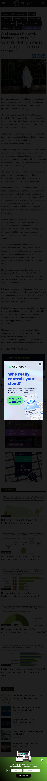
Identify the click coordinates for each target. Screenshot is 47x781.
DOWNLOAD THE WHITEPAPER (15, 400)
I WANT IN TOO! (23, 775)
